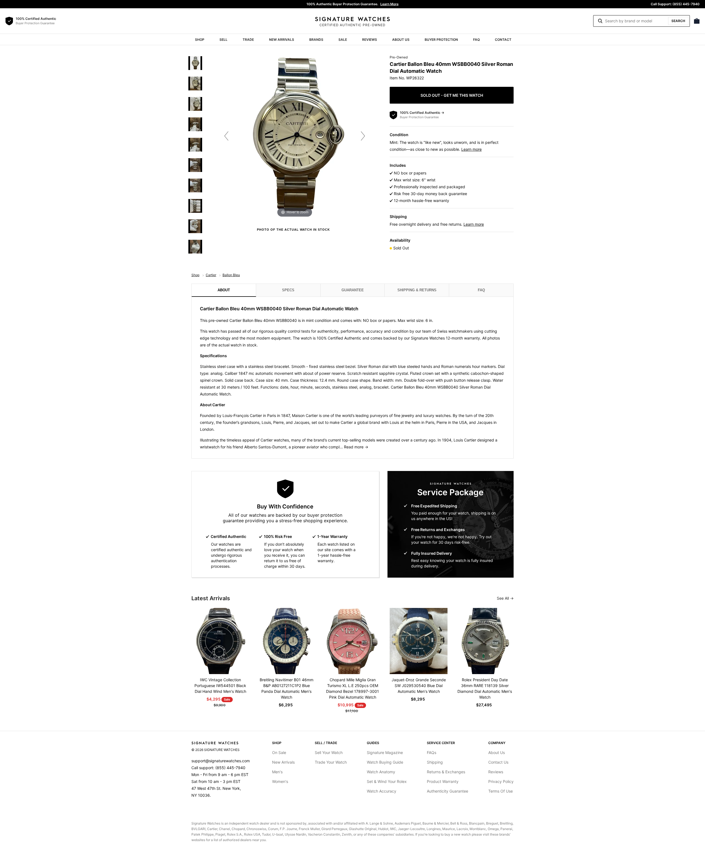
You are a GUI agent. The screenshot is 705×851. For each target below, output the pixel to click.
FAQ (476, 39)
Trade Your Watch (331, 762)
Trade (248, 39)
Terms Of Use (500, 791)
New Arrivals (281, 39)
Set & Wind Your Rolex (387, 781)
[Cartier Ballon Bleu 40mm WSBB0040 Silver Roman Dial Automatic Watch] (195, 63)
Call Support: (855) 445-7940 (675, 4)
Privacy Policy (501, 781)
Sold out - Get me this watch (452, 95)
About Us (401, 39)
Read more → (356, 447)
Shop (199, 39)
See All (503, 598)
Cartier (211, 275)
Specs (288, 290)
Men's (277, 771)
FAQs (431, 752)
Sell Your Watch (329, 752)
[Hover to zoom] (295, 135)
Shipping (435, 762)
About (224, 290)
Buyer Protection (441, 39)
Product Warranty (443, 781)
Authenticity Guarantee (447, 791)
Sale (342, 39)
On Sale (279, 752)
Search (678, 21)
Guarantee (352, 290)
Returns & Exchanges (446, 771)
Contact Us (498, 762)
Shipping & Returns (416, 290)
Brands (316, 39)
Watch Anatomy (381, 771)
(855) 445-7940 (230, 767)
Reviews (369, 39)
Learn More (389, 4)
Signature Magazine (385, 752)
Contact (503, 39)
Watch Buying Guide (385, 762)
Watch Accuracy (381, 791)
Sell (223, 39)
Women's (280, 781)
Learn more (471, 149)
